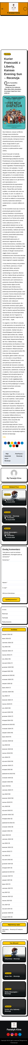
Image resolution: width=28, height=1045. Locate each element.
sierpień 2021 (6, 880)
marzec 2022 (6, 851)
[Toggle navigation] (2, 9)
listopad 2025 (6, 671)
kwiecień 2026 (6, 651)
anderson (9, 87)
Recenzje (7, 54)
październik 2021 (7, 872)
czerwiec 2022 (6, 839)
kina (9, 89)
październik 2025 (7, 675)
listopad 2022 (6, 818)
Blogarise (22, 1040)
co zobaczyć (16, 87)
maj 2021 (5, 892)
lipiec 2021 (5, 884)
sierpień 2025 (6, 683)
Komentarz (6, 560)
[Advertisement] (14, 31)
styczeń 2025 (6, 712)
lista (13, 89)
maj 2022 (5, 843)
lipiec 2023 (5, 786)
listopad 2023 (6, 769)
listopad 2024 (6, 720)
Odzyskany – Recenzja (11, 498)
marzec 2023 (6, 802)
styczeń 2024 (6, 761)
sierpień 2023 (6, 782)
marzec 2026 (6, 655)
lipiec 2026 (5, 638)
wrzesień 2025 (6, 679)
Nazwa (4, 582)
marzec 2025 (6, 704)
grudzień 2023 (6, 765)
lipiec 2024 (5, 737)
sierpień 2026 (6, 634)
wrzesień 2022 (6, 827)
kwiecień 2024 (6, 749)
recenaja (7, 91)
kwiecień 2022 (6, 847)
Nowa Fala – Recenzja (11, 516)
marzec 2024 (6, 753)
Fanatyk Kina (13, 13)
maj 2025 (5, 696)
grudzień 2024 (6, 716)
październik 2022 (7, 823)
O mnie (4, 609)
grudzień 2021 (6, 863)
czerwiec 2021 (6, 888)
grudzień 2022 (6, 814)
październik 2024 (7, 724)
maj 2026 (5, 646)
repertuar (14, 91)
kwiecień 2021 (6, 896)
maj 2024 (5, 745)
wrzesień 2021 (6, 876)
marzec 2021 (6, 900)
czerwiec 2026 (6, 642)
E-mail (4, 588)
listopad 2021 (6, 868)
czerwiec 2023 (6, 790)
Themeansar (14, 1042)
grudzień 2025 (6, 667)
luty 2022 (5, 855)
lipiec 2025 (5, 687)
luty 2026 (5, 659)
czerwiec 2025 (6, 691)
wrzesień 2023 (6, 777)
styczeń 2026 (6, 663)
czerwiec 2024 (6, 741)
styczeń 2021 (6, 908)
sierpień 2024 (6, 732)
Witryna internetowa (8, 593)
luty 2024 (5, 757)
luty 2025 (5, 708)
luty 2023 (5, 806)
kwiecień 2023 (6, 798)
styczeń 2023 (6, 810)
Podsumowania (6, 622)
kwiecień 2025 (6, 700)
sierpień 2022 (6, 831)
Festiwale (5, 618)
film (6, 89)
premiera (18, 89)
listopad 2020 (6, 917)
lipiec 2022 (5, 835)
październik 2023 (7, 773)
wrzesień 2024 (6, 728)
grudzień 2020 (6, 913)
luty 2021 (5, 904)
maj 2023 (5, 794)
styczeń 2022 (6, 859)
